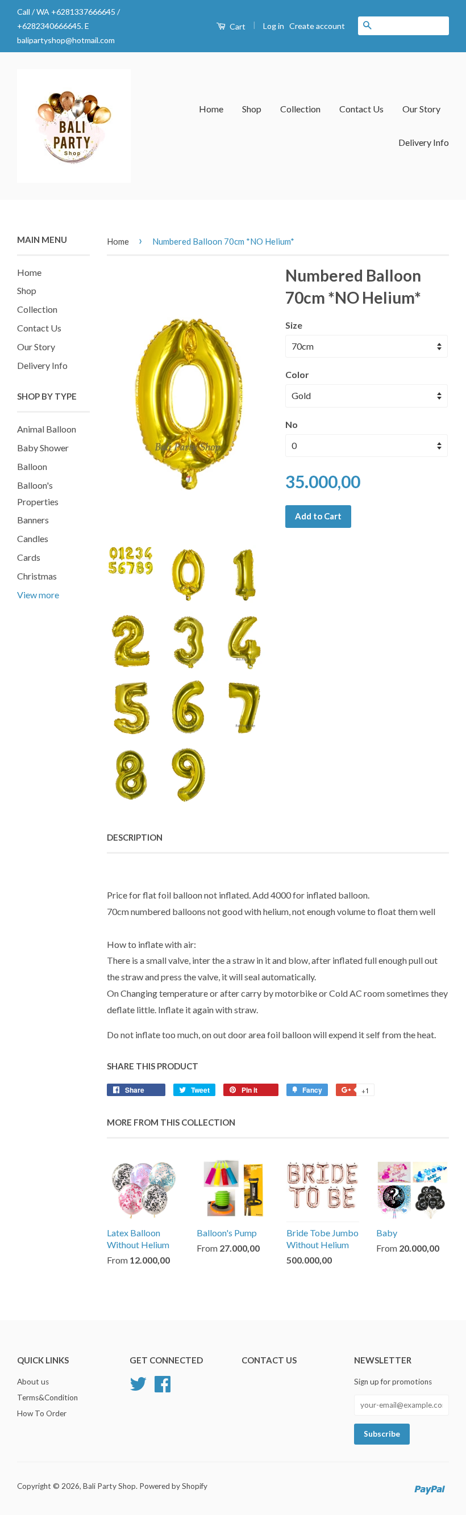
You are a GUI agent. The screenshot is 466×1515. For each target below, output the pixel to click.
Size (293, 325)
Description (135, 837)
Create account (317, 26)
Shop (251, 108)
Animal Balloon (46, 428)
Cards (28, 557)
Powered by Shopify (173, 1486)
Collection (300, 108)
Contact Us (361, 108)
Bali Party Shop (109, 1486)
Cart (237, 26)
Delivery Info (423, 142)
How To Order (41, 1413)
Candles (32, 538)
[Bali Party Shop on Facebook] (162, 1382)
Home (211, 108)
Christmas (37, 575)
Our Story (421, 108)
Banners (33, 519)
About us (33, 1381)
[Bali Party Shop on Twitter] (138, 1382)
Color (297, 374)
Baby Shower (43, 447)
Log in (273, 26)
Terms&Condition (47, 1397)
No (291, 424)
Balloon (32, 466)
